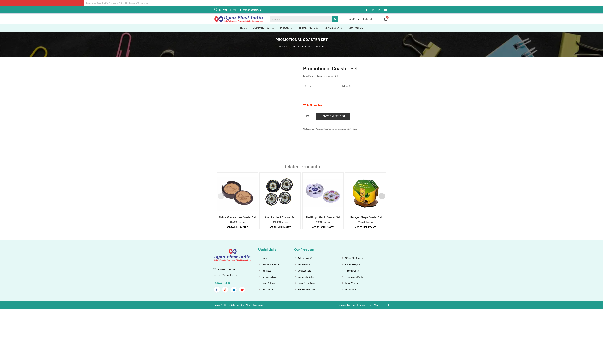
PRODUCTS (286, 28)
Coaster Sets (321, 129)
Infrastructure (308, 28)
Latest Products (350, 129)
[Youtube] (385, 10)
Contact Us (356, 28)
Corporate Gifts (293, 46)
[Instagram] (372, 10)
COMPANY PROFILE (263, 28)
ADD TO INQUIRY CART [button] (237, 227)
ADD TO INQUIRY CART (333, 116)
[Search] (335, 19)
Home (282, 46)
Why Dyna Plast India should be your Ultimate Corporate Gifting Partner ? (122, 3)
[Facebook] (366, 10)
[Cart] (385, 19)
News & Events (333, 28)
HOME (243, 28)
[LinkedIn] (379, 10)
